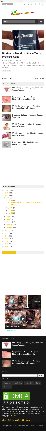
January (10, 227)
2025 (7, 193)
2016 (7, 246)
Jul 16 (10, 200)
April (9, 219)
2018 (7, 241)
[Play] (6, 306)
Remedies (29, 383)
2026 (7, 190)
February (10, 224)
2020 (7, 236)
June (9, 216)
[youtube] (35, 4)
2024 (7, 195)
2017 (7, 244)
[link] (7, 311)
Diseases (7, 383)
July (8, 198)
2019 (7, 238)
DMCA (15, 416)
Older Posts (39, 79)
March (9, 222)
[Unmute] (8, 306)
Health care (18, 383)
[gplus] (32, 4)
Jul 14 (10, 210)
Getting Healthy (17, 311)
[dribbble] (43, 4)
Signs (38, 383)
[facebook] (24, 4)
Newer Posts (7, 79)
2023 (7, 230)
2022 (7, 233)
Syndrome (7, 387)
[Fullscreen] (26, 306)
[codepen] (39, 4)
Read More (6, 71)
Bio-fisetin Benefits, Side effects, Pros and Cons (25, 203)
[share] (38, 310)
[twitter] (28, 4)
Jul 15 (10, 208)
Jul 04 (10, 213)
